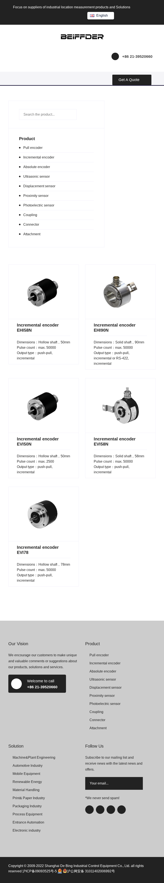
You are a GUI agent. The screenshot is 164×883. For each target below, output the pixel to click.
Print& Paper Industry (29, 798)
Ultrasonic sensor (36, 176)
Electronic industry (27, 830)
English (102, 15)
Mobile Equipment (26, 774)
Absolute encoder (36, 167)
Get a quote (129, 80)
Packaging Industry (27, 806)
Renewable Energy (27, 782)
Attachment (31, 234)
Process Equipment (27, 814)
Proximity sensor (35, 196)
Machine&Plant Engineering (34, 757)
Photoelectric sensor (38, 205)
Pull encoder (32, 148)
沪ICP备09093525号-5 (39, 871)
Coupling (30, 215)
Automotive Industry (27, 765)
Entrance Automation (28, 822)
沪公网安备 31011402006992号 (91, 871)
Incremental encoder (38, 157)
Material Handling (26, 790)
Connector (31, 224)
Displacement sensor (39, 186)
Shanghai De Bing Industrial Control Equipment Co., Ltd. (87, 866)
